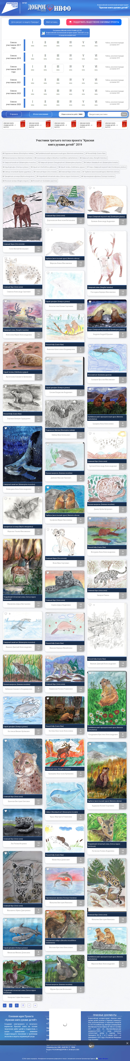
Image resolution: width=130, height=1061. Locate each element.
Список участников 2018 (13, 57)
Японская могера (16, 181)
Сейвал (101, 162)
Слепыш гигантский (17, 172)
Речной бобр (95, 153)
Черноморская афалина (98, 176)
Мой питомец (51, 22)
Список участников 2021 (13, 81)
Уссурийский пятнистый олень (58, 176)
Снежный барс (69, 172)
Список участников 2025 (13, 103)
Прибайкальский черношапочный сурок (59, 153)
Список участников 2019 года (13, 69)
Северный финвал (60, 162)
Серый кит (43, 167)
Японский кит (44, 181)
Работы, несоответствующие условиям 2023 (114, 92)
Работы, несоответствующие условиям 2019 (114, 68)
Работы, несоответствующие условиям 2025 (114, 103)
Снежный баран (45, 172)
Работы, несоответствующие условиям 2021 (114, 81)
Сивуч (106, 167)
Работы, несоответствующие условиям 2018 (114, 57)
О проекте (14, 114)
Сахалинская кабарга (56, 158)
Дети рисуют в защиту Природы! (25, 22)
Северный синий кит (19, 162)
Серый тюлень (72, 167)
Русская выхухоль (17, 158)
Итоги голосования (40, 114)
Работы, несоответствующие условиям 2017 (114, 44)
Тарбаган (101, 172)
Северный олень (93, 158)
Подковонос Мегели (18, 153)
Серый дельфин (16, 167)
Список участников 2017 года (13, 45)
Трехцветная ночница (19, 176)
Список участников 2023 (13, 92)
